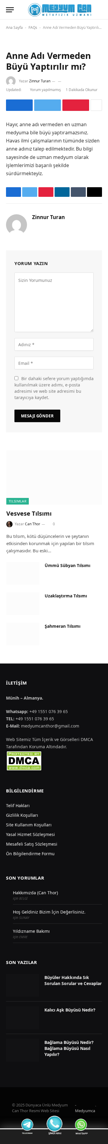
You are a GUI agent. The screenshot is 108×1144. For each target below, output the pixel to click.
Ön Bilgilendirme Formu (30, 853)
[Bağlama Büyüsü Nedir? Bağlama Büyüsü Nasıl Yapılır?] (22, 1050)
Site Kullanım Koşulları (29, 825)
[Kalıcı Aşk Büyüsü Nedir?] (22, 1017)
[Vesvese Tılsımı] (54, 477)
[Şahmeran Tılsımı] (22, 634)
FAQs (32, 27)
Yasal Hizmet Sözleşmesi (30, 834)
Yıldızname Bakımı (31, 931)
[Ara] (101, 10)
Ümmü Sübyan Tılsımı (67, 565)
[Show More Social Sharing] (96, 105)
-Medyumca (85, 1108)
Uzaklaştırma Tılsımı (66, 596)
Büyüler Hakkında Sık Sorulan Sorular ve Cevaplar (73, 980)
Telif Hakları (18, 805)
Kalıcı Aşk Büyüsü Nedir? (69, 1010)
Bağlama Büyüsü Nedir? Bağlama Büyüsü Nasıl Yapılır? (69, 1048)
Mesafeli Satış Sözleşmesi (31, 844)
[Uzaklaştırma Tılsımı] (22, 603)
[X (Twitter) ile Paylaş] (47, 105)
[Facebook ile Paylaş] (19, 105)
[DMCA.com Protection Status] (24, 760)
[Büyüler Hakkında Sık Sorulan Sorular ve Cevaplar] (22, 985)
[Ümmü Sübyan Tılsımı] (22, 573)
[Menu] (10, 10)
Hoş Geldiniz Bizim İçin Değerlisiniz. (49, 912)
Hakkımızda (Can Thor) (35, 892)
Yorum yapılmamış (45, 89)
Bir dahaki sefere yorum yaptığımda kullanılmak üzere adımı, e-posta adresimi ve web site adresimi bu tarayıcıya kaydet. (54, 388)
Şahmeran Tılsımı (62, 626)
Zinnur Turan (39, 81)
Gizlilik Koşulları (22, 815)
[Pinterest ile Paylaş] (75, 105)
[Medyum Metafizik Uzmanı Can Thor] (59, 10)
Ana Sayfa (14, 27)
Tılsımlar (17, 501)
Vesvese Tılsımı (29, 513)
